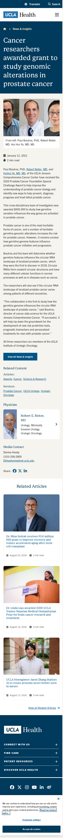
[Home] (4, 29)
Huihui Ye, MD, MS (14, 173)
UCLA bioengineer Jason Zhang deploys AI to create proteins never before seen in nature (31, 683)
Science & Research (34, 379)
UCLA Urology (31, 391)
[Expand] (56, 744)
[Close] (58, 798)
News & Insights (22, 28)
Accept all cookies (31, 829)
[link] (14, 471)
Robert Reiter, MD (36, 169)
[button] (32, 4)
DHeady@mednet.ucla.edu (18, 460)
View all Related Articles (42, 707)
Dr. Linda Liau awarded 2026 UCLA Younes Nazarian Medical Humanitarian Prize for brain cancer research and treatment (31, 613)
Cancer (17, 379)
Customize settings (31, 819)
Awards (7, 379)
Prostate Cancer (12, 391)
